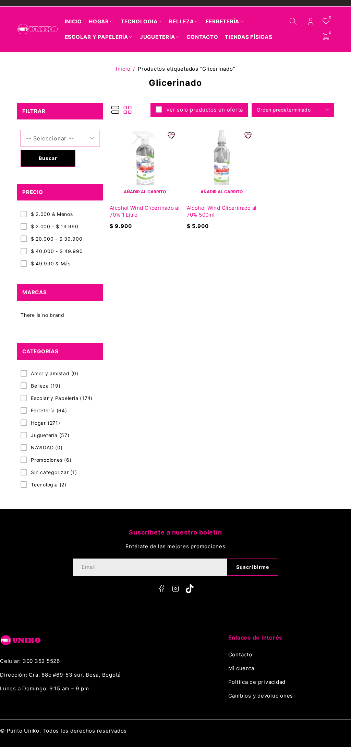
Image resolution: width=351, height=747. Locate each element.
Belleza (45, 386)
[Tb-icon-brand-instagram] (175, 588)
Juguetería (50, 435)
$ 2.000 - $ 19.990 (54, 226)
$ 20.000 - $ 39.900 (56, 239)
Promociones (51, 460)
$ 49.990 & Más (51, 263)
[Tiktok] (189, 588)
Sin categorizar (54, 472)
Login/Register (310, 21)
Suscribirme (252, 567)
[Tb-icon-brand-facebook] (161, 588)
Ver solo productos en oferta (204, 109)
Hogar (45, 423)
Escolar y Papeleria (62, 398)
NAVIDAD (47, 447)
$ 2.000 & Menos (52, 214)
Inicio (123, 69)
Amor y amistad (54, 373)
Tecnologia (48, 484)
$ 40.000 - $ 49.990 (57, 251)
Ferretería (49, 410)
